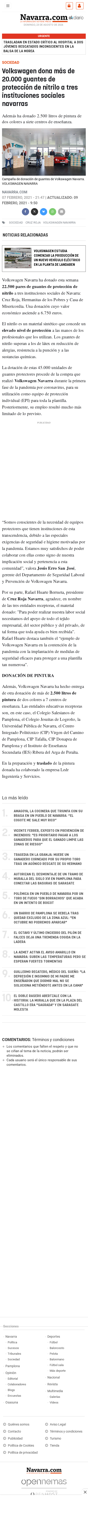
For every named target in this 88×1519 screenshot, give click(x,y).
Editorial (13, 1378)
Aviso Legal (58, 1424)
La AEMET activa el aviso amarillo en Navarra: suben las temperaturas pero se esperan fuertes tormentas (50, 957)
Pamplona (12, 1366)
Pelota (54, 1353)
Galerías (55, 1396)
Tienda (54, 1446)
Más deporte (58, 1370)
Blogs (11, 1390)
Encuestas (14, 1395)
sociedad (16, 222)
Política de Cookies (21, 1446)
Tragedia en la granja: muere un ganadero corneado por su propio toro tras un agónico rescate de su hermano (48, 859)
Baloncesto (57, 1348)
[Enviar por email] (61, 211)
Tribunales (14, 1353)
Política (12, 1342)
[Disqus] (43, 1132)
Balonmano (57, 1359)
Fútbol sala (57, 1365)
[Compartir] (25, 211)
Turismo (55, 1438)
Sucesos (13, 1348)
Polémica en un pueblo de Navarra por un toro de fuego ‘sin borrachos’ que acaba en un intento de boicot (48, 898)
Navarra (11, 1337)
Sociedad (14, 1359)
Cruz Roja (33, 222)
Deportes (53, 1337)
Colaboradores (17, 1384)
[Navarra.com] (43, 17)
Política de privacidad (23, 1453)
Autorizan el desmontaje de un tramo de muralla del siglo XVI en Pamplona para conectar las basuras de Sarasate (48, 879)
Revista (52, 1384)
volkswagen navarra (59, 222)
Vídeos (54, 1402)
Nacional (53, 1377)
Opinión (10, 1373)
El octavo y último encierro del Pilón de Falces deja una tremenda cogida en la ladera (47, 937)
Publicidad (15, 1438)
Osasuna (11, 1402)
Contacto (14, 1431)
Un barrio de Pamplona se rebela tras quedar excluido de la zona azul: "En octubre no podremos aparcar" (46, 918)
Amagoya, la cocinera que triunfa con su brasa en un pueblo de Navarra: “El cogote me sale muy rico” (48, 816)
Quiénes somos (18, 1424)
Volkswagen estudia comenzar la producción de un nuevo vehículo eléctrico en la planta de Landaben (57, 258)
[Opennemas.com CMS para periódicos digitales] (44, 1486)
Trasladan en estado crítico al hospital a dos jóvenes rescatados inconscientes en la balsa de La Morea (43, 47)
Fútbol (54, 1342)
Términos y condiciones (53, 1039)
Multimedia (55, 1391)
